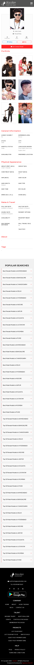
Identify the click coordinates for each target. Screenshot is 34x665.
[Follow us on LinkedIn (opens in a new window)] (23, 588)
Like (25, 42)
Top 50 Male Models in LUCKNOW (14, 546)
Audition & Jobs (23, 616)
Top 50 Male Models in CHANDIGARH (15, 506)
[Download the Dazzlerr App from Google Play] (17, 594)
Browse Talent (10, 616)
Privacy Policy (20, 649)
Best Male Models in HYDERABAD (14, 372)
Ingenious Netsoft (27, 663)
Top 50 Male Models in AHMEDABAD (15, 492)
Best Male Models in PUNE (11, 412)
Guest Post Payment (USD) (17, 637)
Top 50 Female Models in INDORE (13, 452)
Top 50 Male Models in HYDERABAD (14, 519)
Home (7, 604)
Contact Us (20, 607)
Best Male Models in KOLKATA (13, 392)
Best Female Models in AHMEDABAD (15, 271)
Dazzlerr (15, 661)
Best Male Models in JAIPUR (12, 385)
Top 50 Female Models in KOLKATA (14, 466)
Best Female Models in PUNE (12, 338)
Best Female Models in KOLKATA (13, 318)
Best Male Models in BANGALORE (14, 351)
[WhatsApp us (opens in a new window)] (18, 588)
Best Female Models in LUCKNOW (14, 325)
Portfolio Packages (21, 619)
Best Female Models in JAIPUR (12, 311)
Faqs (10, 649)
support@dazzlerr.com (17, 581)
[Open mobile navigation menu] (31, 3)
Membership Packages (17, 622)
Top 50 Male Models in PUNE (12, 560)
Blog (11, 607)
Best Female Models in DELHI (12, 291)
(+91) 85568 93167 (17, 584)
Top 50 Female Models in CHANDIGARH (16, 432)
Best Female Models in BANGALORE (14, 277)
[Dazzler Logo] (8, 3)
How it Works (24, 604)
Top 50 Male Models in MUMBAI (13, 553)
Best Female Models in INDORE (13, 304)
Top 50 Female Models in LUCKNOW (14, 472)
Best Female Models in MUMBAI (13, 331)
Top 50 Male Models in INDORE (13, 526)
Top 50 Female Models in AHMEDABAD (15, 419)
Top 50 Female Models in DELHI (13, 439)
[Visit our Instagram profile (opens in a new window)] (14, 588)
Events (8, 619)
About (14, 604)
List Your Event (17, 631)
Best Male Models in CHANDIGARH (14, 358)
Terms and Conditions (17, 652)
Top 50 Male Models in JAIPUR (12, 533)
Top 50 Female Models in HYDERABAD (15, 445)
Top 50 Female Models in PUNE (13, 486)
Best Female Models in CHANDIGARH (15, 284)
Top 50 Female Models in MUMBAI (14, 479)
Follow (10, 42)
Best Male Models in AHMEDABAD (14, 345)
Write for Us (25, 634)
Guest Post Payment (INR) (17, 640)
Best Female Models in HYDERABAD (14, 298)
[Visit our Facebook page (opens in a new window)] (10, 588)
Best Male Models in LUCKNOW (13, 398)
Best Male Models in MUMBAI (12, 405)
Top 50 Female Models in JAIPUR (13, 459)
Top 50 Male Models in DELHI (12, 513)
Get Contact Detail (17, 46)
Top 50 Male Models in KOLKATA (13, 540)
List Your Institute (11, 634)
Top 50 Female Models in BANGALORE (15, 425)
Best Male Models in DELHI (11, 365)
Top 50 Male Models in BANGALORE (14, 499)
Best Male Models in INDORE (12, 378)
